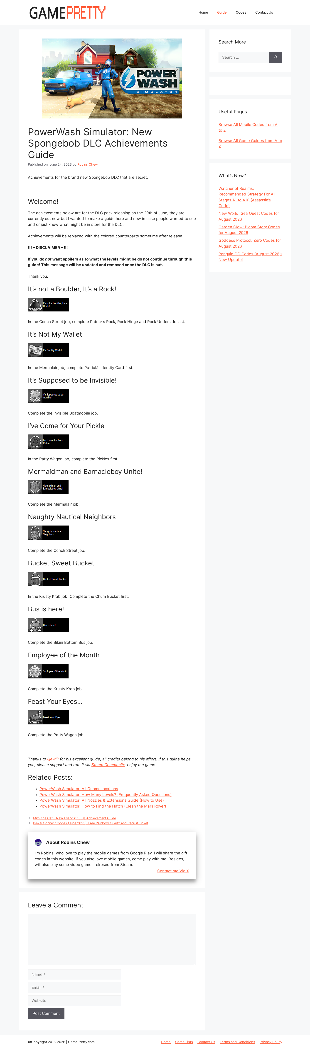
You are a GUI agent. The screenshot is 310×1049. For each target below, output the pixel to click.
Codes (241, 12)
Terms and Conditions (237, 1042)
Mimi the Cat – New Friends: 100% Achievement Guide (74, 818)
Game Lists (184, 1042)
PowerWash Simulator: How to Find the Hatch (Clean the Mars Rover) (102, 806)
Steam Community (108, 764)
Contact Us (264, 12)
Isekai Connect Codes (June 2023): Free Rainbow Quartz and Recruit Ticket (90, 823)
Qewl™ (53, 759)
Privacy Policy (271, 1042)
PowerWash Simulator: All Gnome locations (78, 788)
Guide (222, 12)
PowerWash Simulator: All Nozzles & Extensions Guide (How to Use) (101, 800)
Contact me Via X (173, 871)
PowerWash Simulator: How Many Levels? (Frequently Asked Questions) (105, 794)
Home (203, 12)
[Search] (275, 57)
